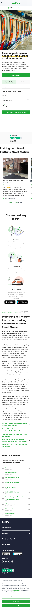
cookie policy (16, 590)
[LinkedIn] (12, 561)
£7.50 (15, 202)
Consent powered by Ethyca (22, 609)
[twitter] (9, 561)
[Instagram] (6, 561)
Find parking (16, 75)
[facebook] (3, 561)
